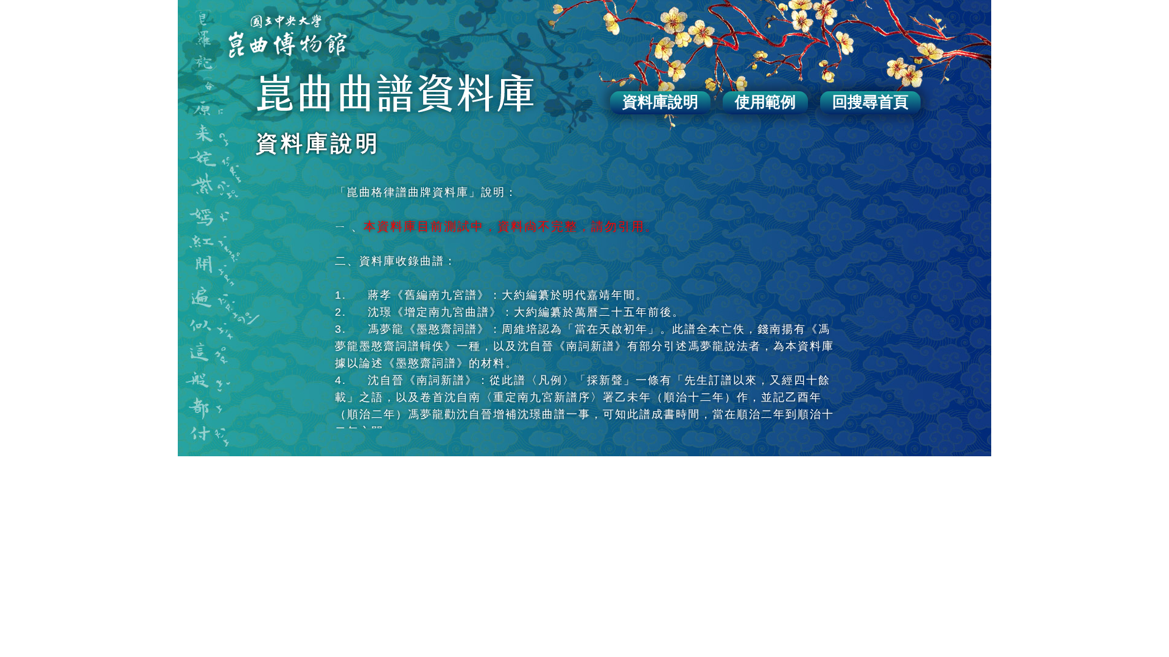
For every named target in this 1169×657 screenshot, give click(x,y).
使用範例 (765, 101)
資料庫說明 (660, 101)
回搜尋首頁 (870, 101)
